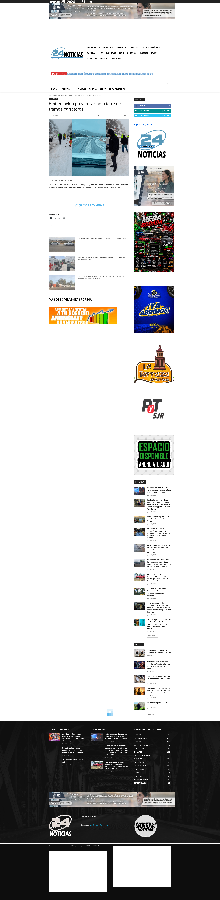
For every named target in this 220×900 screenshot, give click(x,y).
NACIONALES (58, 95)
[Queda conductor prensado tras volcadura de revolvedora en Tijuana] (139, 519)
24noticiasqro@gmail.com (99, 825)
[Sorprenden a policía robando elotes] (139, 706)
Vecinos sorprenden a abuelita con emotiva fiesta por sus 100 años (158, 678)
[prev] (164, 73)
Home (51, 95)
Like (168, 106)
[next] (167, 73)
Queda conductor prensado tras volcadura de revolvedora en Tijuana (159, 519)
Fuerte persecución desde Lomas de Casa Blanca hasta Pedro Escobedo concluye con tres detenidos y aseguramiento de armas (159, 607)
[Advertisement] (78, 871)
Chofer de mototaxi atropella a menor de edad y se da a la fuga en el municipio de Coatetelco (159, 490)
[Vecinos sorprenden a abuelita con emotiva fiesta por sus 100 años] (139, 679)
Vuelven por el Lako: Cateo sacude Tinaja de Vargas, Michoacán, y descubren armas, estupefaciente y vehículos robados (159, 533)
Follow (167, 110)
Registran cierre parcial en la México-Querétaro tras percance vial (102, 238)
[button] (168, 83)
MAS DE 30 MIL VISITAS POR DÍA (70, 299)
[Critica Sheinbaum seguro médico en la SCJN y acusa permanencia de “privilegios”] (54, 751)
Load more (151, 636)
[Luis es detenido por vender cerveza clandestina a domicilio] (139, 653)
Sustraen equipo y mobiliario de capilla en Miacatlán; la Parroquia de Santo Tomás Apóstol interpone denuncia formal (159, 624)
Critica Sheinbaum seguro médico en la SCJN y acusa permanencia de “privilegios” (73, 750)
